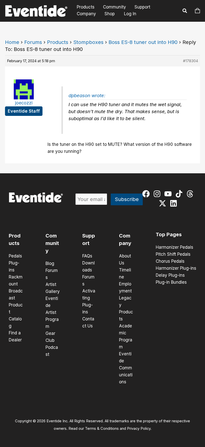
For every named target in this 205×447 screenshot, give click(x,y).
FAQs (87, 255)
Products (85, 7)
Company (86, 13)
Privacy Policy (138, 428)
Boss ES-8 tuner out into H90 (143, 42)
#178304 (190, 60)
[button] (185, 11)
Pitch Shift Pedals (173, 254)
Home (12, 42)
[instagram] (158, 194)
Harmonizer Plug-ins (176, 268)
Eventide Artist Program (52, 312)
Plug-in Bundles (171, 282)
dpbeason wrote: (86, 95)
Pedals (15, 255)
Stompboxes (88, 42)
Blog (50, 263)
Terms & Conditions (102, 428)
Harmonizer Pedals (174, 247)
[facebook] (147, 194)
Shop (109, 13)
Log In (130, 13)
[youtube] (169, 194)
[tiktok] (180, 194)
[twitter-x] (163, 203)
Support (142, 7)
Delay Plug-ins (170, 275)
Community (114, 7)
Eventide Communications (125, 367)
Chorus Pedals (170, 261)
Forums (33, 42)
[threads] (191, 194)
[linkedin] (175, 203)
